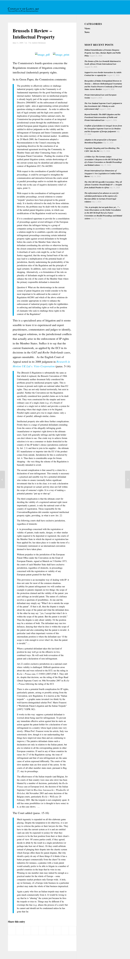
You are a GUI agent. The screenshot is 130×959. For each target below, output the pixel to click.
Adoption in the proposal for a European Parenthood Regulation (100, 141)
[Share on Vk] (57, 930)
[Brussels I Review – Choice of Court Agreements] (2, 479)
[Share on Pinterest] (34, 930)
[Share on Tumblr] (50, 930)
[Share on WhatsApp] (27, 930)
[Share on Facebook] (12, 930)
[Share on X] (19, 930)
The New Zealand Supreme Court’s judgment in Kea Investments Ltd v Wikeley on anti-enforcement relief (103, 106)
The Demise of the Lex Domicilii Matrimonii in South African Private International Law (102, 62)
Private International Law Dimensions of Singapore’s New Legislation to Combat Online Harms (102, 173)
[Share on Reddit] (65, 930)
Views (87, 28)
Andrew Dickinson (39, 43)
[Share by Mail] (72, 930)
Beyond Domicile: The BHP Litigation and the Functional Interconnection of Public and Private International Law (102, 117)
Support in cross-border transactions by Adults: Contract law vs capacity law (103, 74)
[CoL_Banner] (23, 10)
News (86, 32)
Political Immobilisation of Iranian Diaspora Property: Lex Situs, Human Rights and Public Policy (102, 53)
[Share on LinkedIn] (42, 930)
